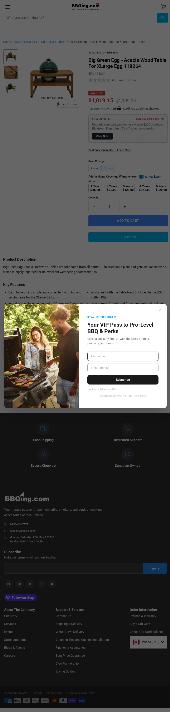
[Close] (160, 310)
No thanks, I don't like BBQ (101, 389)
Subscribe (123, 380)
